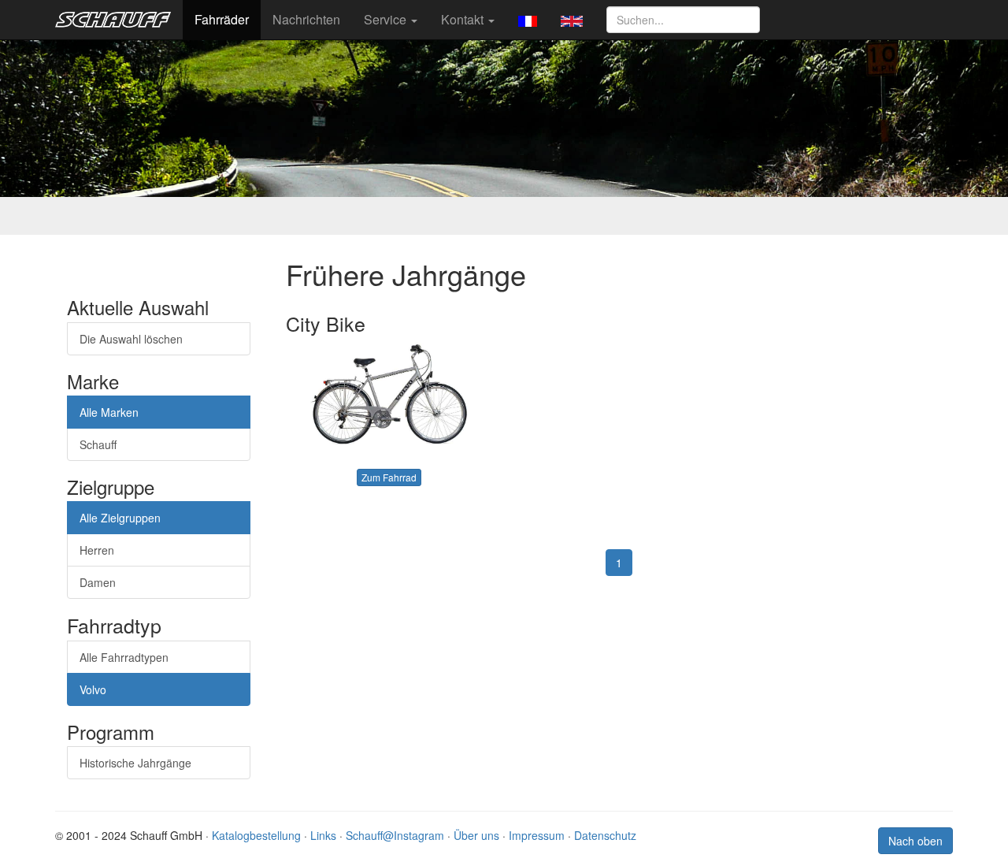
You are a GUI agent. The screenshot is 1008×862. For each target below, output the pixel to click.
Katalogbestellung (256, 835)
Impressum (537, 835)
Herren (97, 550)
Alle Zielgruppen (120, 518)
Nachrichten (306, 19)
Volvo (93, 689)
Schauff (98, 444)
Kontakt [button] (464, 19)
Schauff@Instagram (395, 835)
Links (323, 835)
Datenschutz (605, 835)
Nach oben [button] (915, 841)
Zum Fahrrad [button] (389, 477)
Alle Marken (109, 412)
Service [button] (387, 19)
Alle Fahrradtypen (124, 657)
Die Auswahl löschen (131, 339)
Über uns (476, 835)
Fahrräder (222, 19)
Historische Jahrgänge (135, 763)
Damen (98, 582)
